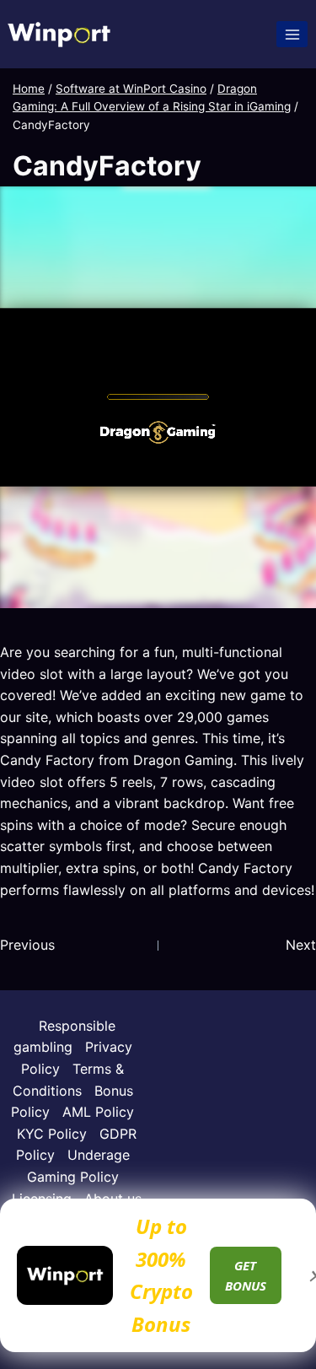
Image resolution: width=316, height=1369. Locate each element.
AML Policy (98, 1111)
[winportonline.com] (59, 34)
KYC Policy (52, 1133)
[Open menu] (292, 34)
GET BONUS (245, 1275)
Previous (27, 944)
